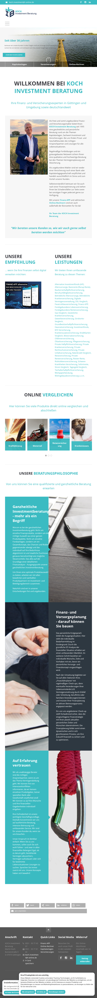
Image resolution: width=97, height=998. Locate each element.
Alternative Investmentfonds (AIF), (69, 284)
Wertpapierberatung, (64, 373)
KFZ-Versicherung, (63, 330)
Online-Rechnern (57, 203)
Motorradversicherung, (74, 335)
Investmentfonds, (81, 327)
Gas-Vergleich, (61, 313)
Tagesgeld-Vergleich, (78, 367)
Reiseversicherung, (63, 355)
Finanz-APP (65, 200)
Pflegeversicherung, (81, 341)
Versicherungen (48, 64)
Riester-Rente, (79, 358)
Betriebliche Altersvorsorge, (67, 295)
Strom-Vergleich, (62, 367)
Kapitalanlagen (19, 64)
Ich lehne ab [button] (41, 992)
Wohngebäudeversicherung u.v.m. (70, 375)
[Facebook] (81, 2)
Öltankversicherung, (63, 341)
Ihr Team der (55, 213)
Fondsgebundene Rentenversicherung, (71, 310)
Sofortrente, (83, 364)
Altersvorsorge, (61, 287)
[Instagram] (85, 2)
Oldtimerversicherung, (64, 338)
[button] (17, 905)
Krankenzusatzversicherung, (67, 332)
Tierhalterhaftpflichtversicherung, (69, 370)
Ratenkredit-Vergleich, (81, 353)
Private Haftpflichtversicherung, (68, 344)
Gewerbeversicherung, (64, 318)
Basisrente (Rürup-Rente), (80, 287)
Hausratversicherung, (64, 327)
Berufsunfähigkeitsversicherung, (69, 292)
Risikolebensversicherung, (66, 361)
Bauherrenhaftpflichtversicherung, (70, 290)
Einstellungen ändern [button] (56, 992)
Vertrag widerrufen (85, 960)
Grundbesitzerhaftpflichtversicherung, (71, 324)
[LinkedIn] (90, 2)
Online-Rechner (76, 64)
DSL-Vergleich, (81, 301)
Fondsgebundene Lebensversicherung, (71, 307)
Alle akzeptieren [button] (28, 992)
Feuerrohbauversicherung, (66, 304)
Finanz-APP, (83, 304)
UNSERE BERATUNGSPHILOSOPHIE (14, 55)
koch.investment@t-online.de (21, 2)
